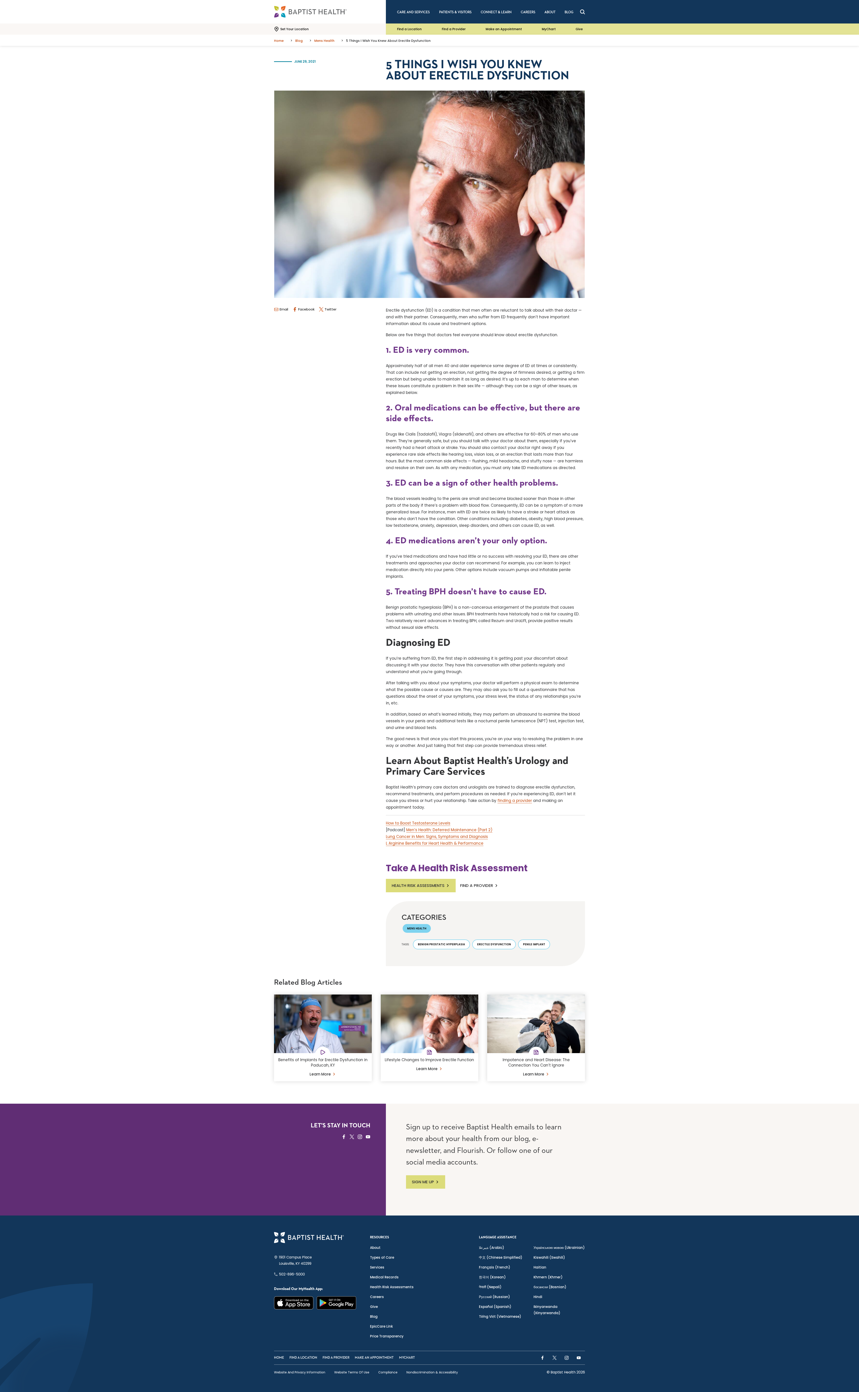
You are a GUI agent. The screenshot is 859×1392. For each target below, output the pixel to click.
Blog (374, 1316)
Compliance (388, 1372)
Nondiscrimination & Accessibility (432, 1372)
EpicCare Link (381, 1326)
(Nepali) (490, 1287)
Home (279, 1357)
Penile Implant (534, 944)
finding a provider (515, 800)
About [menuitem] (549, 12)
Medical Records (384, 1277)
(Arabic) (491, 1247)
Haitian (540, 1267)
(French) (494, 1267)
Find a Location (409, 29)
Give (579, 29)
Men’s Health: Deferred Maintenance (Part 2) (449, 830)
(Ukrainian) (559, 1247)
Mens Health (416, 928)
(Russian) (494, 1296)
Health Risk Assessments (418, 885)
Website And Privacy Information (299, 1372)
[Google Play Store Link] (336, 1302)
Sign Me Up (423, 1182)
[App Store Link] (294, 1302)
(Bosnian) (550, 1287)
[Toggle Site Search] (582, 11)
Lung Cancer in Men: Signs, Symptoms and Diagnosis (437, 836)
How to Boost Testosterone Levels (418, 823)
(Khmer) (548, 1277)
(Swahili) (549, 1257)
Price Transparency (387, 1336)
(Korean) (492, 1277)
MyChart (549, 29)
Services (377, 1267)
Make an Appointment (504, 29)
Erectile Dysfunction (494, 944)
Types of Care (382, 1257)
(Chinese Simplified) (500, 1257)
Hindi (538, 1296)
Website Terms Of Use (351, 1372)
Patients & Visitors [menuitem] (455, 12)
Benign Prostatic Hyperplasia (441, 944)
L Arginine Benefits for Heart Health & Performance (434, 843)
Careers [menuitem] (528, 12)
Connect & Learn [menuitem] (496, 12)
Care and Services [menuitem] (413, 12)
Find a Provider (454, 29)
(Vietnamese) (500, 1316)
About (375, 1247)
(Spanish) (495, 1306)
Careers (377, 1296)
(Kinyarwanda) (547, 1309)
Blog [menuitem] (569, 12)
